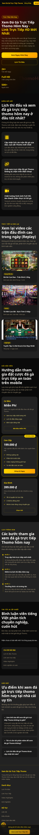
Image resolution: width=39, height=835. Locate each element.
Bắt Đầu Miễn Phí (19, 428)
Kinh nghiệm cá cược (11, 665)
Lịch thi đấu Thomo (10, 654)
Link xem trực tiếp (10, 658)
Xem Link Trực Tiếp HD (19, 832)
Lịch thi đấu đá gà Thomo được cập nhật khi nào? (18, 752)
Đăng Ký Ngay (19, 471)
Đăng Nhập (27, 3)
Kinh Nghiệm (6, 802)
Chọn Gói (19, 510)
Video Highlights (9, 661)
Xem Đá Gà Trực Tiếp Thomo (12, 3)
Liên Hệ (4, 812)
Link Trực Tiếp (6, 794)
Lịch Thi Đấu (19, 62)
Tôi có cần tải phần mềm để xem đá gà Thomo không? (18, 741)
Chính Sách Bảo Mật (8, 820)
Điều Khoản (6, 816)
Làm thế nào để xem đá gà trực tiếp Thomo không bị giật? (18, 718)
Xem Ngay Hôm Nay (19, 55)
